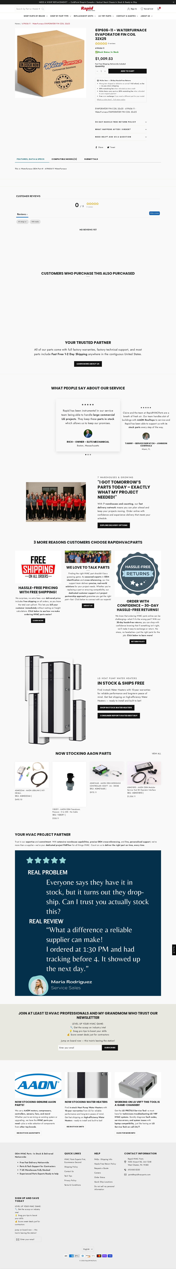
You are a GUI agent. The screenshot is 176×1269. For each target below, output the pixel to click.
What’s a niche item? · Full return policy (111, 99)
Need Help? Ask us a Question (113, 137)
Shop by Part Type (59, 16)
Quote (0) (174, 949)
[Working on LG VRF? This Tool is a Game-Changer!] (138, 1085)
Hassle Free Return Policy (105, 1163)
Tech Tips (68, 1176)
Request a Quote (101, 1168)
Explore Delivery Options (113, 525)
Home (17, 23)
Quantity (100, 66)
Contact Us (69, 1171)
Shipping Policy (71, 1166)
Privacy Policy (70, 1180)
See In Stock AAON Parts (28, 1133)
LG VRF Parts (105, 16)
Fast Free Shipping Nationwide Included (110, 64)
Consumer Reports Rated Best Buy (118, 715)
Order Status (99, 1177)
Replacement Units (84, 16)
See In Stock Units (75, 1126)
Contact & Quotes (126, 16)
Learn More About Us (88, 363)
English (86, 1249)
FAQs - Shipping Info (103, 1159)
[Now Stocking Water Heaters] (88, 1085)
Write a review (154, 213)
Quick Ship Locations (103, 1181)
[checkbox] (35, 222)
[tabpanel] (88, 238)
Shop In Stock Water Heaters (116, 707)
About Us (146, 16)
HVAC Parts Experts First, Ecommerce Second (75, 1161)
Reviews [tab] (22, 214)
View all (156, 753)
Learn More (38, 620)
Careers (97, 1172)
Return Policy (138, 641)
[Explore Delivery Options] (56, 502)
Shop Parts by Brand (35, 16)
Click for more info (125, 1133)
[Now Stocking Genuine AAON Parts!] (38, 1085)
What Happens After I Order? (113, 129)
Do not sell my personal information (104, 1188)
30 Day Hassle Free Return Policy (115, 122)
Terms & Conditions (72, 1185)
